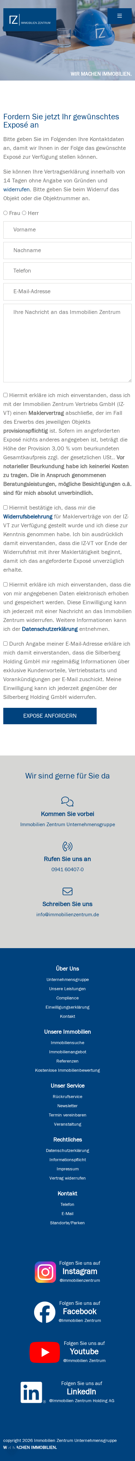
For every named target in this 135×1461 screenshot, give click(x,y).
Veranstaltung (67, 1124)
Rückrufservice (67, 1096)
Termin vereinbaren (68, 1115)
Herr (33, 213)
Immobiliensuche (67, 1043)
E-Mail (67, 1213)
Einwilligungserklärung (67, 1007)
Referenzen (67, 1061)
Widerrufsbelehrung (27, 517)
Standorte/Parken (67, 1223)
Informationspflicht (67, 1160)
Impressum (68, 1169)
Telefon (67, 1204)
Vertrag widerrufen (67, 1178)
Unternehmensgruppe (68, 979)
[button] (12, 1449)
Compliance (67, 998)
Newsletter (67, 1106)
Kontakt (67, 1016)
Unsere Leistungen (67, 989)
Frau (14, 213)
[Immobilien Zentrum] (29, 19)
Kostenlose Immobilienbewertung (67, 1070)
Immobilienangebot (67, 1052)
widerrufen (16, 190)
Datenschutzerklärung (50, 629)
